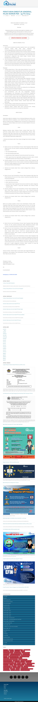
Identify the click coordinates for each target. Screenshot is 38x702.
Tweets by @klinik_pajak (8, 698)
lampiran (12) (23, 663)
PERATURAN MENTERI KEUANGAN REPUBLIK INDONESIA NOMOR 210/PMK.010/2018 (17, 523)
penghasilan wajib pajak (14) (8, 660)
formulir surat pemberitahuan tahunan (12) (10, 663)
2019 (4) (4, 331)
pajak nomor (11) (6, 664)
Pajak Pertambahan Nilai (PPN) (8, 601)
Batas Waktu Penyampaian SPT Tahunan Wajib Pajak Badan (13, 424)
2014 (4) (4, 340)
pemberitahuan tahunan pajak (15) (13, 656)
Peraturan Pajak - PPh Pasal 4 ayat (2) (9, 617)
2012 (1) (4, 343)
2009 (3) (4, 346)
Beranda (5, 685)
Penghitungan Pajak (7, 605)
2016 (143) (5, 336)
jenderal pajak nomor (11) (30, 663)
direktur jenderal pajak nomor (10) (19, 664)
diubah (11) (11, 664)
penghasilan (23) (17, 651)
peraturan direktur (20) (17, 652)
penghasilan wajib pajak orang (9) (29, 666)
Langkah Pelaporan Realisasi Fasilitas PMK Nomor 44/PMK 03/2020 (14, 364)
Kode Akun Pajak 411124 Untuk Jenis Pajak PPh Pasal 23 (12, 320)
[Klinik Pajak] (19, 3)
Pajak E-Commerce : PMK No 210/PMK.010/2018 (11, 462)
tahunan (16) (5, 656)
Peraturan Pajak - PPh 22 (7, 612)
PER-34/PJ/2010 (13, 31)
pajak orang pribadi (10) (7, 666)
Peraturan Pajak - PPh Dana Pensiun (9, 621)
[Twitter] (15, 677)
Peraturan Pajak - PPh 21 (7, 610)
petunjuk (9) (17, 668)
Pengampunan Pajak (7, 637)
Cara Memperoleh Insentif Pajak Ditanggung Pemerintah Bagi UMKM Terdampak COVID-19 (18, 393)
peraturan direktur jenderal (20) (8, 652)
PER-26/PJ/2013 (9, 136)
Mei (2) (5, 330)
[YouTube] (26, 677)
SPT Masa (5, 631)
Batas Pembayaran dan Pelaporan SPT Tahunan (11, 482)
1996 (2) (4, 356)
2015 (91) (4, 338)
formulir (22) (22, 651)
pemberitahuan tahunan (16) (25, 655)
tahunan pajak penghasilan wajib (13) (26, 660)
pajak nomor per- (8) (7, 670)
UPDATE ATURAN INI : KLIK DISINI (19, 38)
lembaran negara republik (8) (15, 670)
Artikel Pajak (5, 596)
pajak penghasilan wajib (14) (23, 659)
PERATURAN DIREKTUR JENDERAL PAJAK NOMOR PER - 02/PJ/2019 (14, 518)
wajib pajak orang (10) (28, 664)
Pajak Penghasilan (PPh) (7, 599)
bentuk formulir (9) (6, 668)
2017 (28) (4, 335)
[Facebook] (11, 677)
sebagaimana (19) (6, 655)
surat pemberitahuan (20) (25, 652)
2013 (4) (4, 341)
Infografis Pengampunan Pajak (8, 640)
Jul (6, 15)
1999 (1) (4, 353)
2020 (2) (4, 329)
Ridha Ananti (13, 15)
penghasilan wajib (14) (16, 660)
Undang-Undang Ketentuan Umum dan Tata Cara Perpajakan (13, 288)
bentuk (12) (19, 663)
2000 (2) (4, 351)
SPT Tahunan (6, 633)
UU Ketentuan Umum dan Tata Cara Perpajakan (11, 626)
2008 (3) (4, 348)
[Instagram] (19, 677)
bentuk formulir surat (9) (16, 667)
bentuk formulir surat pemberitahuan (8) (27, 668)
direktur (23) (12, 651)
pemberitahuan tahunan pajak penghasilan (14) (10, 659)
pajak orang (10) (14, 666)
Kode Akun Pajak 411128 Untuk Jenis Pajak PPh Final (11, 303)
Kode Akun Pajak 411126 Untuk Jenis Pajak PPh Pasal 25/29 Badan (13, 314)
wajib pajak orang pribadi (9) (8, 667)
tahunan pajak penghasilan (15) (24, 656)
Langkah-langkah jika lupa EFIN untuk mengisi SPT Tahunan (12, 558)
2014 (7, 15)
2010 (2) (4, 345)
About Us (5, 692)
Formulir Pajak (6, 635)
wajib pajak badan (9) (24, 667)
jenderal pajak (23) (6, 651)
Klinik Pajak (5, 690)
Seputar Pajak (6, 684)
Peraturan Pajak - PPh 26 (7, 615)
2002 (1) (4, 350)
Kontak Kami (6, 691)
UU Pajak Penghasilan (7, 608)
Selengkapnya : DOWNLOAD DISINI (10, 274)
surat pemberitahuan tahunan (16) (15, 655)
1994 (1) (4, 359)
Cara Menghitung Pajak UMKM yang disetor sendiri (11, 529)
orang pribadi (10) (20, 666)
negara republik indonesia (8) (25, 670)
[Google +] (22, 677)
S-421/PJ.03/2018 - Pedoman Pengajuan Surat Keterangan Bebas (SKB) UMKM (16, 587)
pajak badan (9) (12, 668)
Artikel (5, 688)
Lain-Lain (5, 644)
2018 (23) (4, 333)
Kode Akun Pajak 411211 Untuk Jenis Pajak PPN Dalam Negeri (13, 309)
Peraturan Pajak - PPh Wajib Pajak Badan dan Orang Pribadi (12, 619)
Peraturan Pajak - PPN (7, 624)
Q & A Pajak (5, 642)
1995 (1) (4, 358)
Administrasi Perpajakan (7, 603)
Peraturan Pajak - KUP (25, 15)
